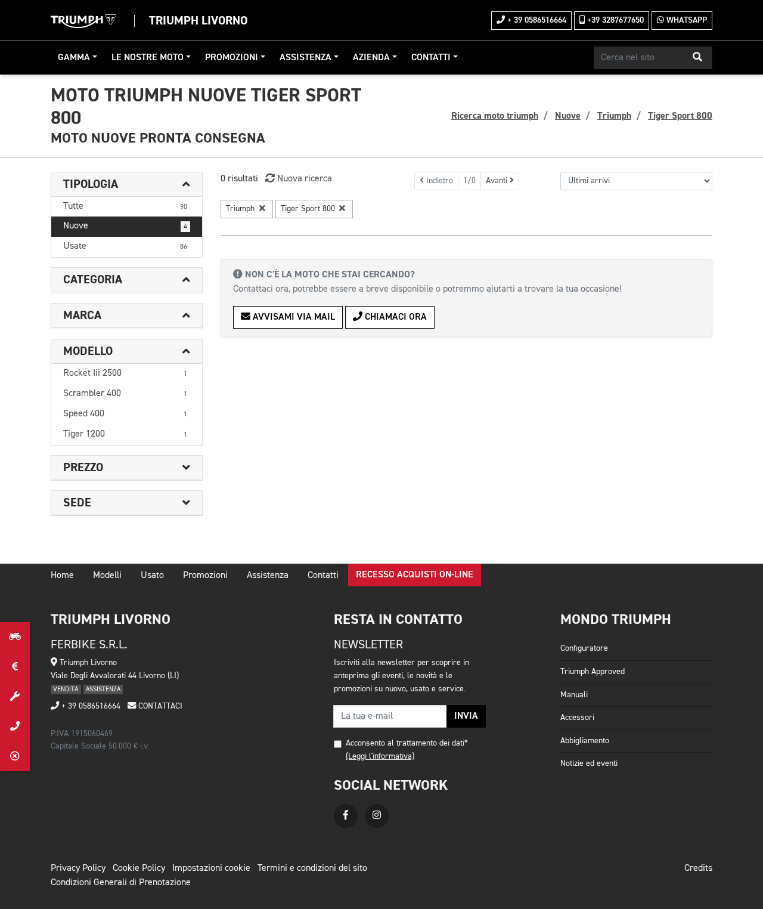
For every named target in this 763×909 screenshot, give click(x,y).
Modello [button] (88, 351)
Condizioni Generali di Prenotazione (121, 883)
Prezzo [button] (83, 467)
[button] (697, 58)
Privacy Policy (78, 868)
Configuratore (584, 648)
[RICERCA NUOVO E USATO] (15, 637)
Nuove (125, 226)
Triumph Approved (592, 671)
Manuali (574, 695)
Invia (466, 716)
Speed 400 (125, 414)
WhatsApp (685, 20)
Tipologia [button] (90, 184)
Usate (125, 246)
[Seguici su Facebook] (346, 816)
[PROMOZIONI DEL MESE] (15, 667)
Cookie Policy (139, 868)
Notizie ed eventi (589, 763)
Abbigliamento (584, 741)
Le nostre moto (147, 58)
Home (62, 575)
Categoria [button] (92, 280)
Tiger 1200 (125, 434)
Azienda (371, 58)
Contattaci (159, 706)
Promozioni (231, 58)
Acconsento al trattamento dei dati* (407, 743)
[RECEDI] (15, 756)
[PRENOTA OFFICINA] (15, 697)
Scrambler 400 (125, 393)
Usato (152, 575)
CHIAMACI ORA (394, 317)
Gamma (74, 58)
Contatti (431, 58)
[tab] (126, 184)
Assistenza (305, 58)
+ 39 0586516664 (535, 20)
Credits (698, 868)
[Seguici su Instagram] (377, 816)
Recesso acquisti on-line (414, 575)
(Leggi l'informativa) (380, 756)
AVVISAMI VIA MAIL (292, 317)
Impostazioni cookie (211, 868)
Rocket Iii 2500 (125, 373)
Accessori (577, 717)
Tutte (125, 206)
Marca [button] (82, 315)
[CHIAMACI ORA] (15, 726)
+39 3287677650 (614, 20)
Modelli (107, 575)
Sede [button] (77, 503)
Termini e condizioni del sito (312, 868)
